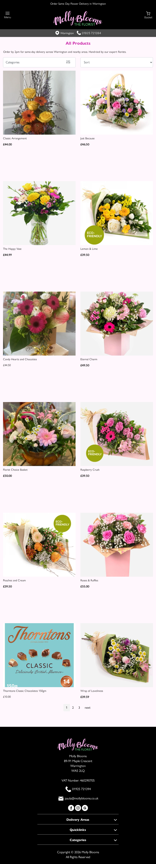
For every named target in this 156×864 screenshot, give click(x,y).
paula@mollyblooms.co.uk (81, 798)
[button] (78, 819)
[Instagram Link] (78, 807)
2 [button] (73, 707)
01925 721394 (91, 33)
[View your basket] (148, 14)
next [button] (87, 707)
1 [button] (66, 707)
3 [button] (79, 707)
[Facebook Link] (71, 807)
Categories (13, 62)
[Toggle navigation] (7, 15)
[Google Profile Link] (85, 807)
